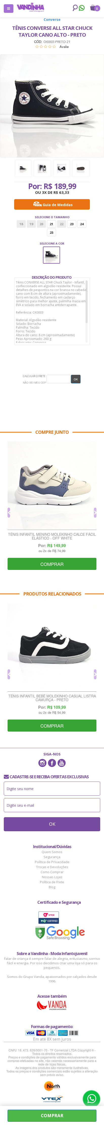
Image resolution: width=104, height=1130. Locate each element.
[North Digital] (52, 1086)
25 (51, 232)
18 (21, 224)
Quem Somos (52, 852)
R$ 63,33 (61, 192)
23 (71, 224)
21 (51, 224)
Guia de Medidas (58, 204)
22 (61, 224)
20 (41, 224)
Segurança (52, 857)
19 (31, 224)
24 (82, 224)
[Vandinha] (30, 7)
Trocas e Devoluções (52, 867)
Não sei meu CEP (34, 382)
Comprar (52, 1115)
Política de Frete (52, 882)
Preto (51, 250)
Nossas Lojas (52, 877)
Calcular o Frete (34, 376)
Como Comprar (52, 872)
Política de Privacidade (52, 862)
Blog (52, 887)
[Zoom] (23, 168)
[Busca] (74, 8)
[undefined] (52, 105)
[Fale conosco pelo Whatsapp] (81, 8)
